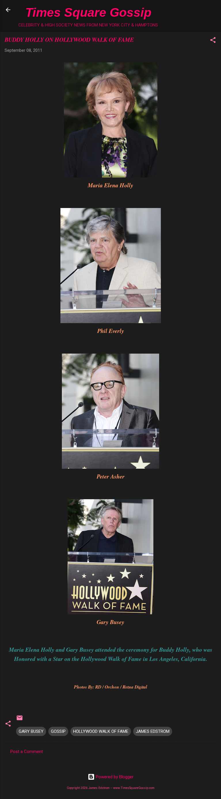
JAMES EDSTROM (152, 731)
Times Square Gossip (88, 12)
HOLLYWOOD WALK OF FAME (100, 731)
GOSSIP (58, 731)
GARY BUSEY (31, 731)
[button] (212, 41)
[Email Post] (19, 719)
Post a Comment (26, 751)
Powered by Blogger (114, 776)
